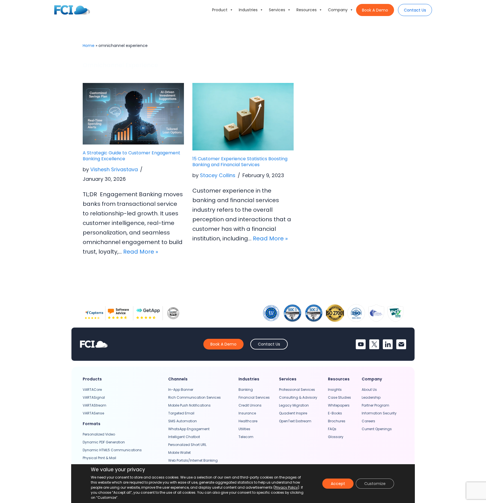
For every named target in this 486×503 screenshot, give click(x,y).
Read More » (140, 252)
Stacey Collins (217, 175)
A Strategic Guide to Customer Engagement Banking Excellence (131, 156)
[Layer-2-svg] (401, 344)
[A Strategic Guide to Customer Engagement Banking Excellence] (133, 114)
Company (338, 10)
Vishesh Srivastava (114, 169)
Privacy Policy (286, 487)
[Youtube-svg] (361, 344)
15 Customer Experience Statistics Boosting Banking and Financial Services (239, 161)
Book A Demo (375, 10)
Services (277, 10)
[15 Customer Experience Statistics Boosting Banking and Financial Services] (243, 116)
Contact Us (415, 10)
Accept (338, 483)
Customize (375, 483)
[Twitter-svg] (374, 344)
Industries (248, 10)
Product (220, 10)
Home (88, 45)
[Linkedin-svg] (388, 344)
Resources (306, 10)
